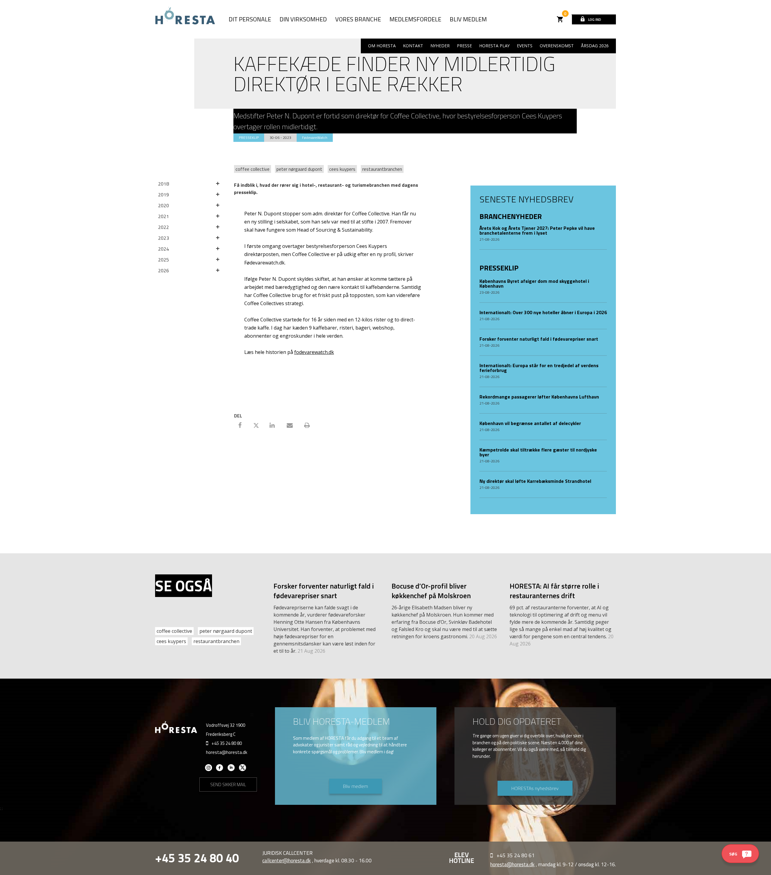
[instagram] (208, 769)
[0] (560, 19)
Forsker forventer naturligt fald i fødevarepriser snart (323, 590)
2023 (163, 238)
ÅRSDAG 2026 (595, 45)
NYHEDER (440, 45)
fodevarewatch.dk (314, 352)
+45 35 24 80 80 (226, 743)
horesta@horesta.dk (226, 752)
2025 (163, 259)
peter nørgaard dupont (299, 169)
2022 (163, 227)
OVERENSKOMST (557, 45)
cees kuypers (342, 169)
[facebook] (219, 769)
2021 (163, 216)
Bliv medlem (355, 786)
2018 (163, 183)
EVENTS (524, 45)
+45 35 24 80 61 (516, 855)
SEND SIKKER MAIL (228, 784)
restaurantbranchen (382, 169)
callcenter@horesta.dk (286, 860)
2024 (163, 248)
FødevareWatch (314, 137)
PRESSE (464, 45)
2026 (163, 270)
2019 (163, 194)
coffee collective (253, 169)
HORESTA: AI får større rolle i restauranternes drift (554, 590)
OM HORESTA (382, 45)
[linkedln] (231, 769)
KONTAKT (413, 45)
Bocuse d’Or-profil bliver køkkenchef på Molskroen (431, 590)
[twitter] (242, 769)
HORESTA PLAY (494, 45)
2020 (163, 205)
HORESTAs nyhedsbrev (535, 788)
